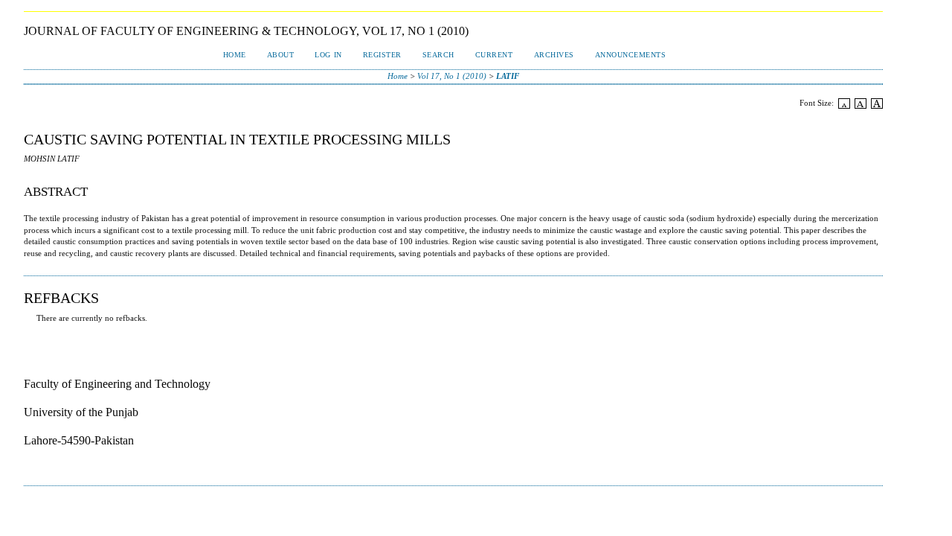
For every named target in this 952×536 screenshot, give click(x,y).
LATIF (507, 75)
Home (234, 55)
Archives (554, 55)
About (281, 55)
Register (382, 55)
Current (494, 55)
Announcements (630, 55)
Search (438, 55)
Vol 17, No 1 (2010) (451, 75)
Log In (328, 55)
